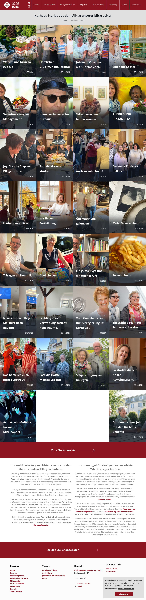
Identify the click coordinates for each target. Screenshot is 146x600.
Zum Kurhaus (16, 591)
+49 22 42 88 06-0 (83, 583)
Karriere (13, 573)
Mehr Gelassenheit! (126, 223)
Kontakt (13, 589)
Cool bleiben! (48, 275)
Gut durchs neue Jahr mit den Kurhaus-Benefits (127, 427)
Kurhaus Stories (17, 583)
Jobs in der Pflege (49, 570)
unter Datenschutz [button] (126, 588)
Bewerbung (15, 586)
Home (64, 20)
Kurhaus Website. (41, 525)
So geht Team (122, 275)
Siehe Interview (104, 499)
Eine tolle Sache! (124, 67)
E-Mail (79, 586)
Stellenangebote (17, 575)
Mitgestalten (15, 581)
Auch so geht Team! (89, 171)
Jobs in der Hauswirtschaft (53, 575)
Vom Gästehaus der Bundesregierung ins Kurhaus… (90, 323)
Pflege (44, 578)
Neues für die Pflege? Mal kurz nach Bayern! (17, 323)
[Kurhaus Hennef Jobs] (11, 5)
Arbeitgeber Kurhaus (19, 578)
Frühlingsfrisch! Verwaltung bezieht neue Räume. (53, 323)
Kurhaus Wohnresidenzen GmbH (88, 570)
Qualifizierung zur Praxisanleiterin (119, 511)
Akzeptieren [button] (123, 594)
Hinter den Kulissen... (17, 223)
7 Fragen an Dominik (17, 275)
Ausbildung (47, 573)
